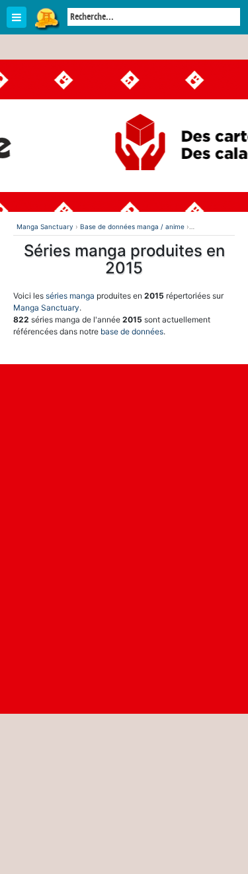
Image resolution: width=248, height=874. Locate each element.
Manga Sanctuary (46, 308)
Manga (46, 17)
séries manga (70, 296)
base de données (132, 331)
